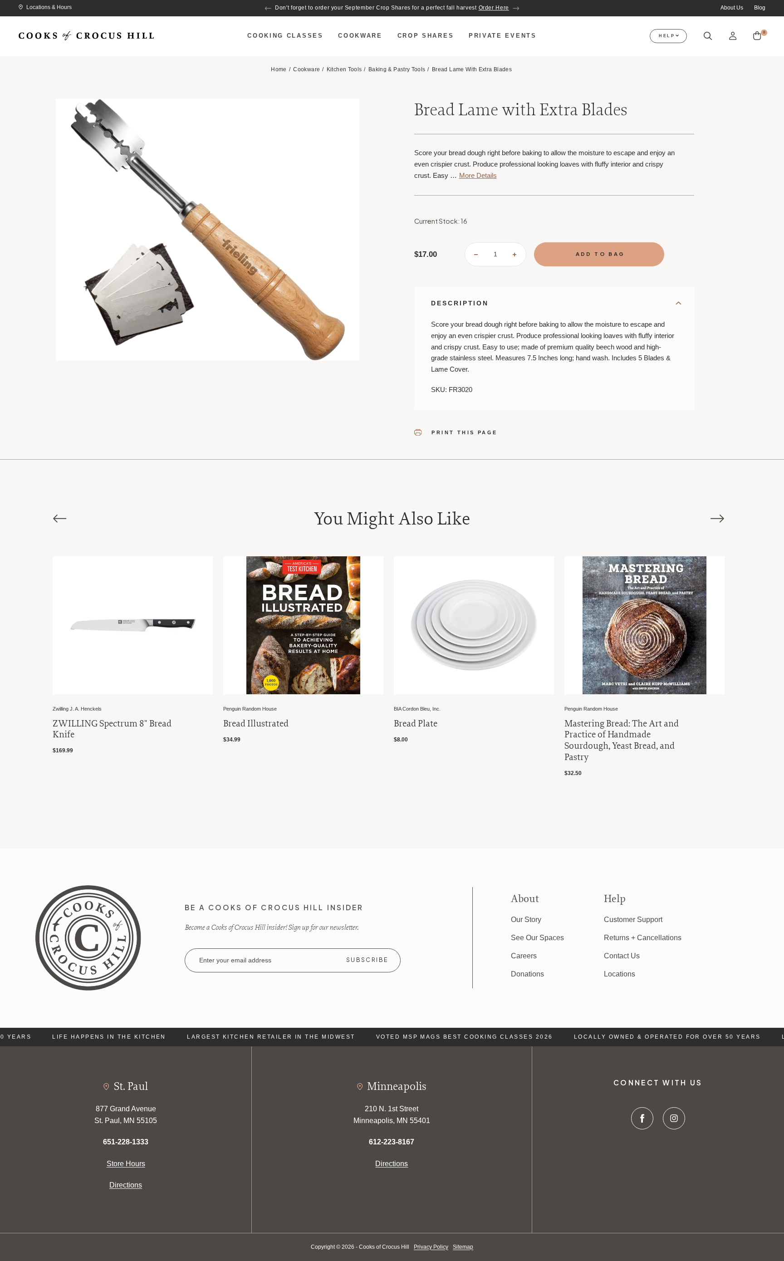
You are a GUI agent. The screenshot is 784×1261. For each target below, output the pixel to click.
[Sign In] (732, 36)
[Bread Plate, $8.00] (303, 625)
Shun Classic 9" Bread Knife (618, 723)
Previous (268, 8)
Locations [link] (619, 974)
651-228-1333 (125, 1142)
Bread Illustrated (85, 723)
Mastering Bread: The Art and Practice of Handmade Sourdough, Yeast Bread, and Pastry (451, 740)
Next (516, 8)
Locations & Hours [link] (49, 7)
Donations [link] (527, 974)
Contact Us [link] (622, 956)
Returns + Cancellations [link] (642, 937)
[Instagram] (674, 1118)
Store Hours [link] (126, 1163)
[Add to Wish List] (195, 574)
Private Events (502, 35)
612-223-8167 (391, 1142)
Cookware (360, 35)
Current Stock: (440, 221)
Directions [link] (125, 1185)
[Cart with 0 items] (757, 36)
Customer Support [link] (633, 919)
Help (667, 36)
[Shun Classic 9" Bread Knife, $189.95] (644, 625)
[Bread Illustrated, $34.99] (133, 625)
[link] (88, 937)
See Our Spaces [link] (537, 937)
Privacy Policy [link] (431, 1247)
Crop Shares (425, 35)
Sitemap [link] (463, 1247)
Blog (759, 8)
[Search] (708, 36)
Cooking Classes (285, 35)
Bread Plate (245, 723)
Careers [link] (524, 956)
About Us (731, 8)
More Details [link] (478, 175)
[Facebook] (642, 1118)
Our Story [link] (526, 919)
